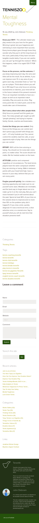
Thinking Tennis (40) (9, 413)
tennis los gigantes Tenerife (13, 271)
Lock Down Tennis (8, 395)
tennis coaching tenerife (12, 255)
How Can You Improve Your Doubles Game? (17, 376)
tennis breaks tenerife (11, 266)
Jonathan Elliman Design (10, 444)
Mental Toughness (15, 20)
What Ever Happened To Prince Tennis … (16, 387)
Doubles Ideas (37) (9, 426)
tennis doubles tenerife (11, 279)
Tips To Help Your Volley (11, 389)
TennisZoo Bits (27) (9, 431)
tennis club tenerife (10, 260)
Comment (6, 325)
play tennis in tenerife (11, 268)
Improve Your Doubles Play (11, 379)
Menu (33, 3)
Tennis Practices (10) (9, 415)
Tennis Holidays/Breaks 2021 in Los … (15, 381)
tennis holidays (8, 263)
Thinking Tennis (9, 245)
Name (5, 298)
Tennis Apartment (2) (9, 428)
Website (6, 316)
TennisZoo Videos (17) (10, 423)
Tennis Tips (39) (8, 410)
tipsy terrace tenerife (10, 273)
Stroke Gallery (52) (9, 408)
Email (5, 307)
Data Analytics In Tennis (10, 384)
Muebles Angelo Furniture (11, 447)
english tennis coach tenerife (14, 276)
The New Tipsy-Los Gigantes (12, 374)
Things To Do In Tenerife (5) (11, 421)
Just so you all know (9, 371)
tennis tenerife (8, 258)
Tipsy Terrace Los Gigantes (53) (13, 418)
